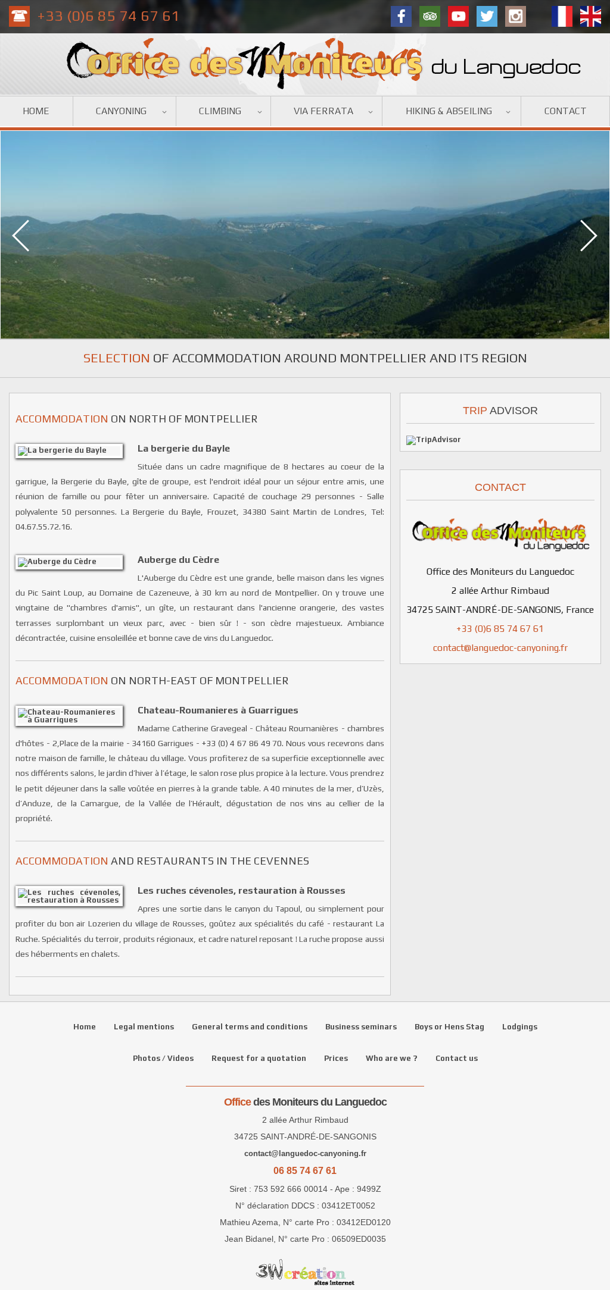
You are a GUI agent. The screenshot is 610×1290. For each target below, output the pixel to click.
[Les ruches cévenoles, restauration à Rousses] (73, 896)
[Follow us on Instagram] (515, 16)
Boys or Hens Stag (449, 1026)
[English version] (590, 16)
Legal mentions (144, 1026)
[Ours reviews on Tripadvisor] (429, 16)
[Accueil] (305, 91)
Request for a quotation (258, 1058)
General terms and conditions (249, 1026)
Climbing (220, 111)
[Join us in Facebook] (401, 16)
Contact (565, 111)
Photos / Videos (163, 1058)
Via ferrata (323, 111)
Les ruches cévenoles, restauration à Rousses (242, 890)
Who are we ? (392, 1058)
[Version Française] (562, 16)
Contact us (456, 1058)
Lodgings (519, 1026)
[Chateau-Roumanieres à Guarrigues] (73, 716)
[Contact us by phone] (19, 16)
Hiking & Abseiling (449, 111)
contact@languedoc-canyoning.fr (500, 647)
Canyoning (121, 111)
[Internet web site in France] (305, 1272)
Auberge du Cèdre (178, 559)
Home (36, 111)
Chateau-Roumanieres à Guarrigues (218, 710)
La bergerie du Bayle (184, 448)
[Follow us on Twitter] (487, 16)
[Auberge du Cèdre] (73, 562)
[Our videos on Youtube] (458, 16)
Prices (336, 1058)
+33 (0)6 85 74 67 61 (109, 15)
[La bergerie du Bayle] (73, 451)
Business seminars (361, 1026)
